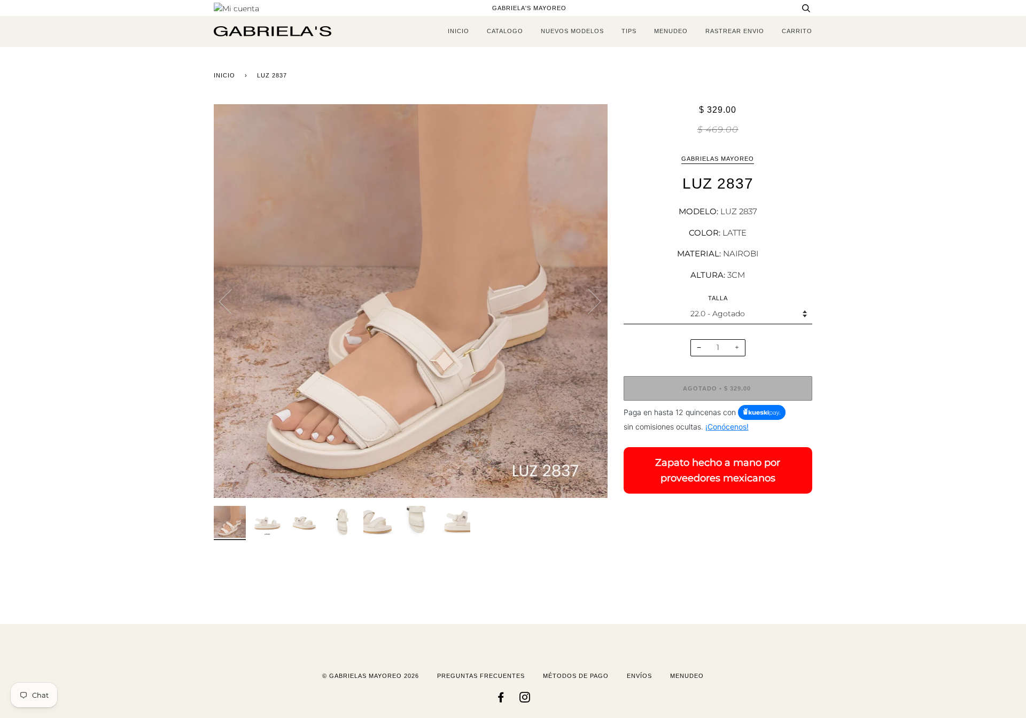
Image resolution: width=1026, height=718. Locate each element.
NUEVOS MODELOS (572, 31)
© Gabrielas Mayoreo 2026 (370, 676)
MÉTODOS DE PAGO (576, 676)
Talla (718, 298)
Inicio (224, 75)
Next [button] (588, 301)
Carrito (797, 31)
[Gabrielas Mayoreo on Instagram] (525, 699)
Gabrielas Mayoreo (717, 158)
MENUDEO (671, 31)
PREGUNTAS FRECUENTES (481, 676)
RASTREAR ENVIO (734, 31)
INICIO (458, 31)
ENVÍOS (639, 676)
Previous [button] (232, 301)
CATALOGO (505, 31)
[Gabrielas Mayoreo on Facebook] (501, 699)
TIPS (628, 31)
